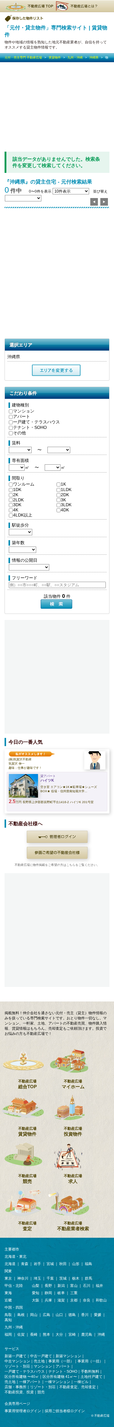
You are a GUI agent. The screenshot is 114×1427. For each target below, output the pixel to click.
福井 (99, 1286)
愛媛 (97, 1315)
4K (15, 509)
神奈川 (22, 1278)
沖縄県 (93, 57)
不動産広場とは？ (77, 6)
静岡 (48, 1293)
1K (63, 484)
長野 (48, 1286)
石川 (86, 1286)
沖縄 (101, 1334)
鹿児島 (86, 1334)
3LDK (66, 504)
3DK (17, 504)
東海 (8, 1293)
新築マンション (68, 1356)
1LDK (66, 489)
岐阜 (61, 1293)
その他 (19, 432)
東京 (8, 1278)
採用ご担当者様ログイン (65, 1411)
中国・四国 (14, 1307)
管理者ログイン (57, 837)
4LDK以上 (22, 515)
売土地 (39, 1361)
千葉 (50, 1278)
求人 (73, 1179)
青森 (24, 1264)
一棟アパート (30, 1382)
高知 (8, 1320)
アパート (21, 416)
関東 (8, 1271)
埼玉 (37, 1278)
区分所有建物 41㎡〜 (60, 1377)
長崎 (33, 1334)
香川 (84, 1315)
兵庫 (48, 1300)
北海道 (10, 1264)
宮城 (50, 1264)
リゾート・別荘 (17, 1366)
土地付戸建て (91, 1377)
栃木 (75, 1278)
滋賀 (61, 1300)
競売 (27, 1179)
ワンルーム (23, 484)
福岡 (8, 1334)
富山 (74, 1286)
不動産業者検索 (73, 1226)
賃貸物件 (55, 57)
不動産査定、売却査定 (77, 1387)
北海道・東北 (15, 1256)
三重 (74, 1293)
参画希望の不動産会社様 (57, 853)
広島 (46, 1315)
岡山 (33, 1315)
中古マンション (17, 1361)
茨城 (63, 1278)
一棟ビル (81, 1382)
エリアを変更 (56, 370)
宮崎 (72, 1334)
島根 (21, 1315)
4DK (65, 509)
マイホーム (73, 1084)
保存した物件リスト (24, 18)
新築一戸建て (15, 1356)
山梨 (35, 1286)
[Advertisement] (57, 107)
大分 (59, 1334)
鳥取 (8, 1315)
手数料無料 (90, 1371)
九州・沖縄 (75, 57)
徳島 (72, 1315)
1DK (17, 489)
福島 (88, 1264)
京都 (74, 1300)
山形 (75, 1264)
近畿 (8, 1300)
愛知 (35, 1293)
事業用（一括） (90, 1361)
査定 (27, 1226)
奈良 (86, 1300)
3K (63, 499)
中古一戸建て (41, 1356)
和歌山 (101, 1300)
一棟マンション (57, 1382)
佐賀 (21, 1334)
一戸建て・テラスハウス (36, 421)
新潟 (61, 1286)
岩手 (37, 1264)
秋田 (63, 1264)
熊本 (46, 1334)
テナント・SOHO (30, 427)
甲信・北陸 (14, 1286)
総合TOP (27, 1084)
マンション (23, 411)
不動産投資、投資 (19, 1392)
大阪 (35, 1300)
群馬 (88, 1278)
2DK (65, 494)
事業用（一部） (61, 1361)
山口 (59, 1315)
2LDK (18, 499)
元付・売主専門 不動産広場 (23, 57)
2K (15, 494)
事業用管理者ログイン (23, 1411)
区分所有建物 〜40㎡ (22, 1377)
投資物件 (73, 1131)
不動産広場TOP (29, 6)
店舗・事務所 (15, 1387)
